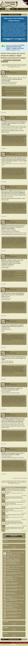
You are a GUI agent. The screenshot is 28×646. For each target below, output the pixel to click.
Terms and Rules (19, 644)
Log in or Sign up (23, 8)
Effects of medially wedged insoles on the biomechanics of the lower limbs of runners (14, 66)
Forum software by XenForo (5, 644)
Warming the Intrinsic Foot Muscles (14, 497)
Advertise (20, 642)
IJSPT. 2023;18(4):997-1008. (7, 362)
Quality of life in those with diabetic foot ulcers (14, 589)
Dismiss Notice (26, 45)
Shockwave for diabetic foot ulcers (12, 582)
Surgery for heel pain (10, 579)
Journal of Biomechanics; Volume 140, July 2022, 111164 (13, 234)
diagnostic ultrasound (7, 60)
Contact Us (13, 642)
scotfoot (7, 504)
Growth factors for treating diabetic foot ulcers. (14, 586)
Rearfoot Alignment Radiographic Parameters (14, 612)
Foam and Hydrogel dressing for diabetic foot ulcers (15, 599)
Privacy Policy (24, 642)
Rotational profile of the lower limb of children (14, 609)
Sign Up (24, 77)
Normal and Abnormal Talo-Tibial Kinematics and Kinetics (14, 64)
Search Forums (4, 10)
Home (3, 8)
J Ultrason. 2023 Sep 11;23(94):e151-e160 (10, 392)
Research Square (5, 267)
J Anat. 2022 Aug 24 (5, 299)
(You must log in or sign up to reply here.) (20, 478)
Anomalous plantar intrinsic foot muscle (15, 527)
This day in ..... (8, 569)
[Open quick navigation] (26, 14)
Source (2, 330)
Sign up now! (14, 535)
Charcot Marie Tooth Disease (11, 562)
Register (8, 39)
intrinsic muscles (5, 61)
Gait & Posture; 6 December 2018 (8, 83)
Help (17, 642)
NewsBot (8, 71)
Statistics (13, 8)
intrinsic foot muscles (16, 60)
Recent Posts (10, 10)
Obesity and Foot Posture (10, 592)
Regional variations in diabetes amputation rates (14, 572)
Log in (20, 39)
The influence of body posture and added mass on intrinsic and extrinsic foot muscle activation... (16, 490)
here (13, 50)
